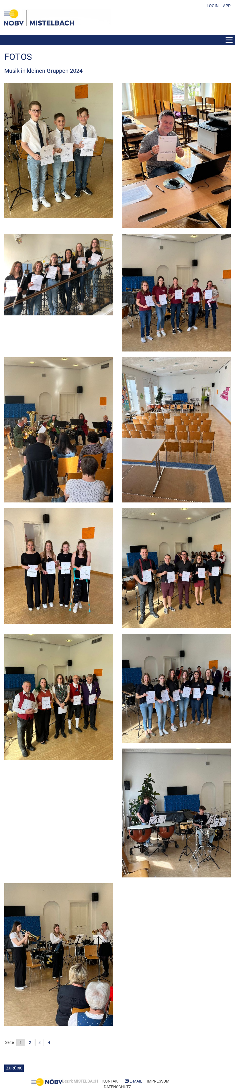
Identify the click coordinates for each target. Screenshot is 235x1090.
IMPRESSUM (158, 1081)
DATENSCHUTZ (117, 1087)
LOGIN (213, 5)
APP (227, 5)
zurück (14, 1068)
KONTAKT (111, 1081)
